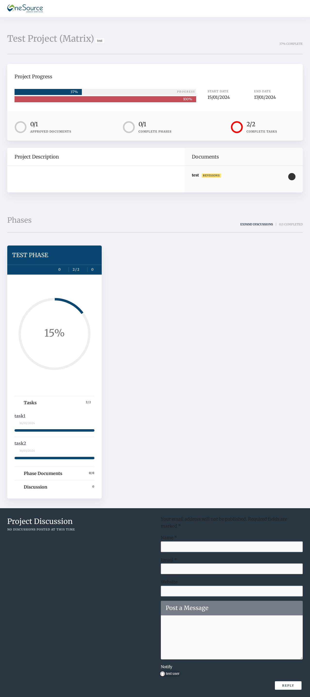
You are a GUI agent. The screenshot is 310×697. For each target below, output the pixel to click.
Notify (166, 666)
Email (169, 560)
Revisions (211, 175)
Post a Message (187, 608)
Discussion (59, 487)
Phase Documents (59, 473)
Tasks (57, 402)
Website (169, 582)
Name (169, 537)
